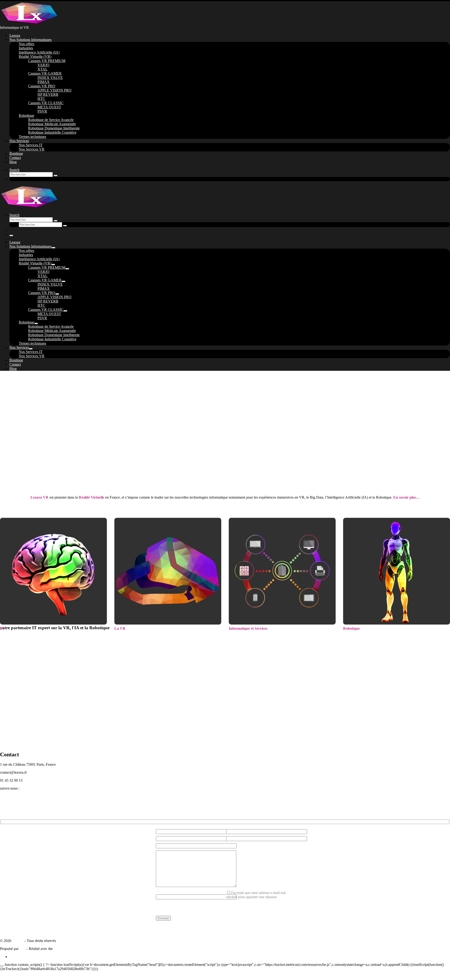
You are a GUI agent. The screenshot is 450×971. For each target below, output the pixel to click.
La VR (119, 628)
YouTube (7, 809)
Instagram (7, 805)
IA (2, 628)
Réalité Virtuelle (92, 497)
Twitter (5, 792)
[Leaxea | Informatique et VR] (29, 23)
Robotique (351, 628)
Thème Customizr (67, 949)
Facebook (7, 801)
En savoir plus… (406, 497)
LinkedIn (7, 797)
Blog (3, 814)
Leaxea (17, 941)
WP (22, 949)
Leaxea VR (39, 497)
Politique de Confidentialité (20, 929)
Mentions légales (12, 933)
